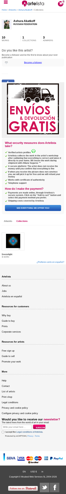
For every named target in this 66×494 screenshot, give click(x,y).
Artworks (13, 10)
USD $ (33, 471)
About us (6, 285)
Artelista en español (12, 296)
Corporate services (11, 331)
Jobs (4, 291)
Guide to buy (8, 321)
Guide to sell (8, 356)
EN (24, 471)
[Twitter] (44, 487)
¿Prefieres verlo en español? (50, 262)
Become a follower (33, 62)
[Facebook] (54, 487)
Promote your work (11, 361)
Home (4, 10)
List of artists (8, 391)
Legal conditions (10, 402)
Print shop (7, 397)
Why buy (6, 315)
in (42, 471)
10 (5, 38)
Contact (6, 386)
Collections (22, 221)
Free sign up (8, 350)
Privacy (30, 436)
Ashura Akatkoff (25, 10)
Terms (37, 436)
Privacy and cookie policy (15, 408)
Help (4, 380)
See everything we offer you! (33, 208)
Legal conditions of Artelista (29, 432)
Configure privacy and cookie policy (20, 413)
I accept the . (24, 432)
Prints (5, 326)
